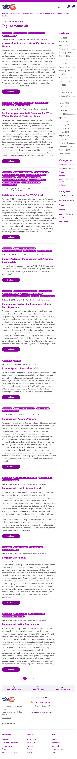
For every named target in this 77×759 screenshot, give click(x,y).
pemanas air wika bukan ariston (29, 177)
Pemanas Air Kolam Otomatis (24, 408)
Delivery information (10, 742)
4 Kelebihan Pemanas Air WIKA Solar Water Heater (28, 44)
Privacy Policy (7, 746)
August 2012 (64, 136)
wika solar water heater (31, 182)
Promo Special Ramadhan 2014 (21, 368)
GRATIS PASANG (63, 689)
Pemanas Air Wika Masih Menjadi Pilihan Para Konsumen (26, 305)
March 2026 (64, 49)
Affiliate (55, 739)
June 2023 (63, 60)
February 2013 (64, 128)
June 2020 (63, 89)
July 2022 (62, 74)
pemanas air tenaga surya (23, 103)
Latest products (58, 749)
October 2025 (64, 56)
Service (62, 175)
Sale (53, 752)
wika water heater (9, 35)
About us (5, 739)
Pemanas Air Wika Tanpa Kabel (13, 616)
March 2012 (63, 143)
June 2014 (63, 110)
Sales (4, 749)
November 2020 (65, 78)
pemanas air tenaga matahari (13, 175)
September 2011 (65, 154)
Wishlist (69, 6)
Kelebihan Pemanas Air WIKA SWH (23, 195)
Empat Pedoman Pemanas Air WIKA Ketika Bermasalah (27, 260)
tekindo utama (8, 105)
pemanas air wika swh (36, 33)
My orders (31, 742)
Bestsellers (56, 742)
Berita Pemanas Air (42, 39)
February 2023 (65, 71)
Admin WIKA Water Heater (25, 39)
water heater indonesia (11, 182)
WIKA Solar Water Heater (66, 180)
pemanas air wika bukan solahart (15, 180)
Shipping (30, 749)
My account (31, 739)
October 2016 (64, 100)
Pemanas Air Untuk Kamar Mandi (25, 291)
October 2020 (64, 81)
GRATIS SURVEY (14, 689)
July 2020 (62, 85)
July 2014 (62, 107)
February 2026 (65, 53)
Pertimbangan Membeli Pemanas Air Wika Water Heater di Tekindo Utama (27, 114)
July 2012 (62, 139)
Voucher (17, 360)
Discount (55, 746)
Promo (34, 364)
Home (4, 21)
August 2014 (64, 103)
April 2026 (63, 45)
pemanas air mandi (41, 172)
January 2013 (64, 132)
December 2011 (65, 147)
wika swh (35, 296)
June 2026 (63, 38)
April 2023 (63, 67)
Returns (30, 746)
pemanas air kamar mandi (23, 172)
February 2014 (65, 125)
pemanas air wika (20, 33)
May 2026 (63, 42)
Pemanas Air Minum (20, 547)
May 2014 (63, 114)
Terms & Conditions (9, 752)
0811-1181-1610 (42, 702)
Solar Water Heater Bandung (31, 293)
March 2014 (63, 121)
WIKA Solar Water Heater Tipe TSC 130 (16, 296)
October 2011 (64, 150)
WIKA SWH (20, 191)
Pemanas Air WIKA (66, 168)
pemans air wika (29, 251)
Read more (11, 91)
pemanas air (7, 33)
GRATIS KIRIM (38, 689)
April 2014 (63, 118)
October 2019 (64, 96)
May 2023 (63, 63)
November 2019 (65, 92)
